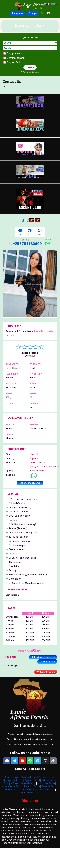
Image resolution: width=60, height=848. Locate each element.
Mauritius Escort (46, 783)
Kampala (38, 331)
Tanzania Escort (29, 789)
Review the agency (44, 657)
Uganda (49, 331)
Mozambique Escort (12, 786)
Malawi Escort (28, 783)
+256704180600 (27, 243)
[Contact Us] (48, 13)
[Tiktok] (53, 760)
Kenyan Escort (12, 777)
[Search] (42, 13)
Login (34, 13)
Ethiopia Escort (12, 783)
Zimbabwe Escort (30, 792)
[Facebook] (6, 760)
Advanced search (31, 71)
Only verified (13, 62)
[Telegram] (4, 87)
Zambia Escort (47, 789)
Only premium (14, 53)
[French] (49, 3)
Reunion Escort (32, 786)
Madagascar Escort (13, 780)
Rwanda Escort (49, 786)
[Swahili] (56, 3)
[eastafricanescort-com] (30, 6)
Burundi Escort (46, 777)
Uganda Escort (29, 777)
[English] (45, 3)
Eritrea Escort (49, 780)
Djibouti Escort (32, 780)
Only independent (15, 57)
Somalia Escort (11, 789)
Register (19, 13)
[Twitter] (14, 760)
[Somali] (52, 3)
